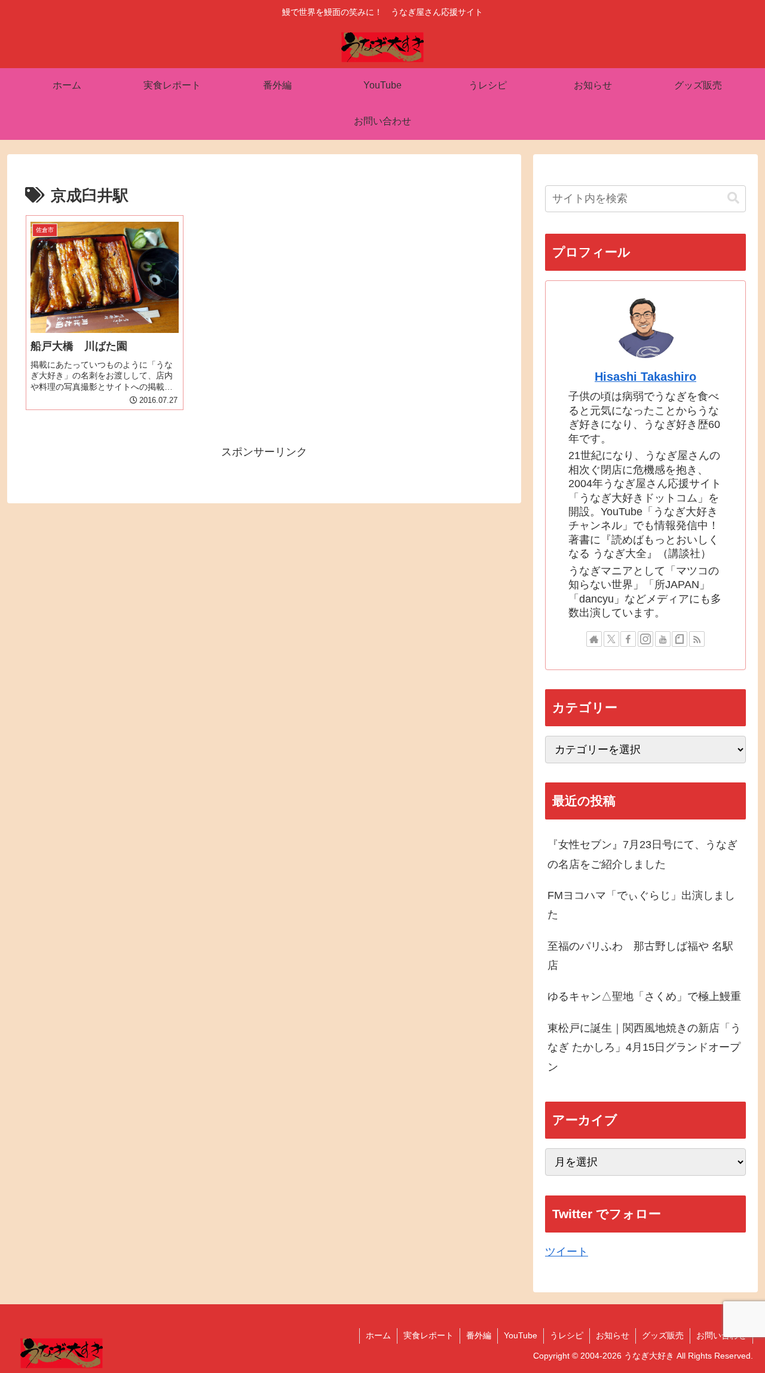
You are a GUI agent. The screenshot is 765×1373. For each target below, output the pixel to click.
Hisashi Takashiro (645, 376)
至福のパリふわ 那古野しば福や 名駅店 (640, 955)
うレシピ (566, 1335)
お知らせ (612, 1335)
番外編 (478, 1335)
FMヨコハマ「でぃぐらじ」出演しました (641, 905)
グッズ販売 (663, 1335)
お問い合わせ (721, 1335)
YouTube (520, 1335)
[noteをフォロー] (679, 639)
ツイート (566, 1252)
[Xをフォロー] (611, 639)
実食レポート (428, 1335)
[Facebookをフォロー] (628, 639)
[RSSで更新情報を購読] (697, 639)
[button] (733, 198)
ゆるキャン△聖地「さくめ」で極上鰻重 (644, 996)
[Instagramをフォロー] (645, 639)
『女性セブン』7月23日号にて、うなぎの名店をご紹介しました (642, 854)
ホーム (378, 1335)
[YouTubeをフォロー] (663, 639)
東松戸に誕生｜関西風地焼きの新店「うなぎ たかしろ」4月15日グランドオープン (644, 1047)
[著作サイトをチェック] (594, 639)
